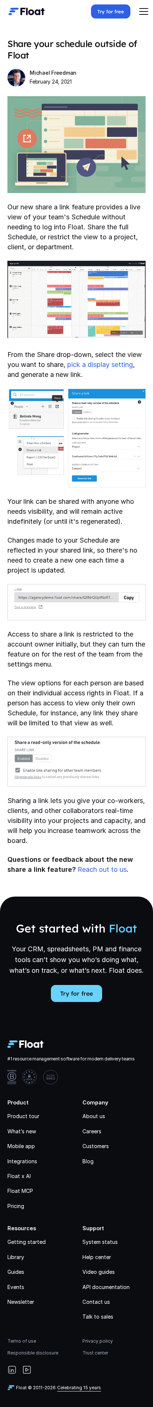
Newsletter (20, 1302)
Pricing (15, 1206)
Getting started (26, 1242)
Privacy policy (97, 1341)
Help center (96, 1257)
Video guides (98, 1272)
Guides (15, 1272)
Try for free (110, 11)
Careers (91, 1131)
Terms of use (21, 1341)
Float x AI (19, 1176)
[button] (143, 11)
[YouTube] (26, 1370)
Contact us (96, 1302)
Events (15, 1287)
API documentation (106, 1287)
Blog (88, 1161)
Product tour (23, 1116)
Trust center (95, 1353)
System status (100, 1242)
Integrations (22, 1161)
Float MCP (20, 1191)
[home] (25, 11)
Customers (95, 1146)
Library (15, 1257)
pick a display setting (100, 364)
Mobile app (21, 1146)
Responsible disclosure (32, 1353)
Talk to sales (97, 1316)
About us (93, 1116)
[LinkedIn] (11, 1370)
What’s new (21, 1131)
